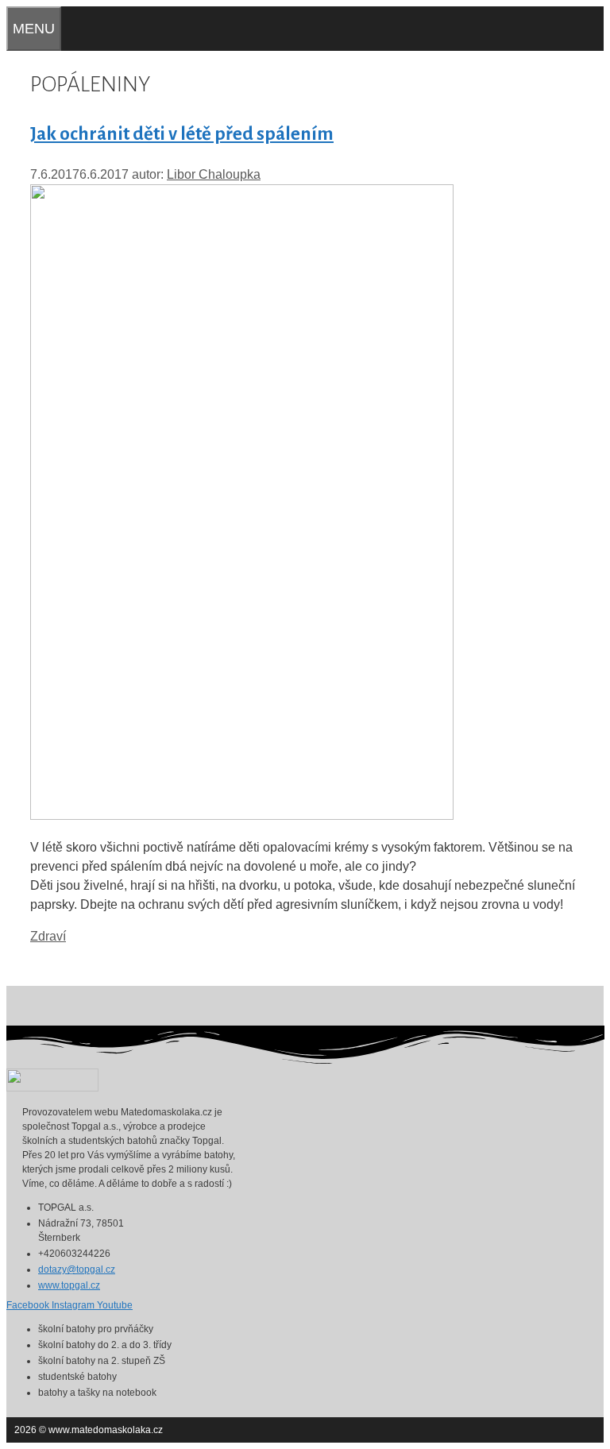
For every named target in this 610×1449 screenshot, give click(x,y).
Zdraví (48, 936)
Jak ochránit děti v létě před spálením (182, 134)
